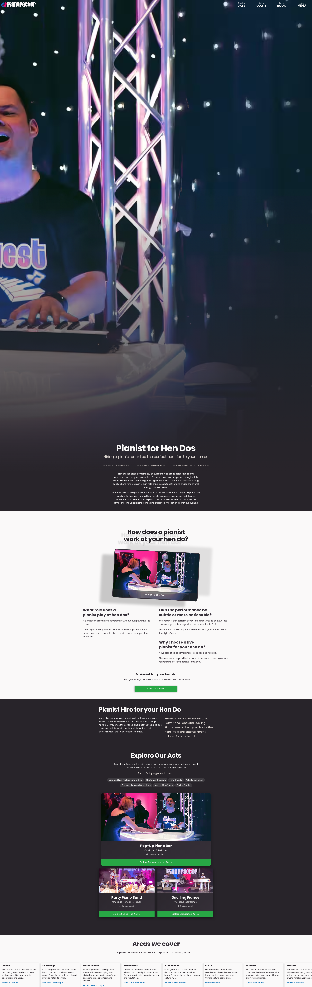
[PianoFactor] (0, 5)
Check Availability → (156, 688)
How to (281, 5)
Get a (261, 5)
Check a (241, 5)
